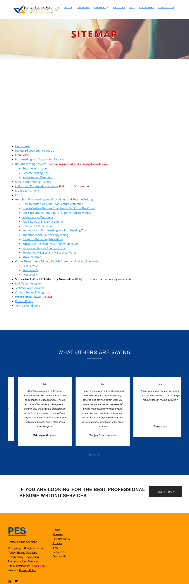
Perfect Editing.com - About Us (34, 150)
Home (68, 7)
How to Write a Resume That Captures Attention (53, 204)
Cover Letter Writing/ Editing (33, 181)
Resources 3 (30, 270)
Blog (55, 547)
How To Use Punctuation (38, 226)
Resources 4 (30, 274)
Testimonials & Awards (29, 288)
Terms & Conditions (27, 305)
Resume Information (36, 168)
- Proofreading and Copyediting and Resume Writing (54, 199)
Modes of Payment (27, 190)
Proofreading (15, 557)
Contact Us (166, 7)
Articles (119, 7)
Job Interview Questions (38, 177)
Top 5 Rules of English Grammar (43, 221)
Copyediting (32, 557)
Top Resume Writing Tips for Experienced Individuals (57, 212)
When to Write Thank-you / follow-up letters (50, 243)
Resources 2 (30, 266)
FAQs (18, 195)
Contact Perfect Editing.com (32, 292)
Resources (59, 552)
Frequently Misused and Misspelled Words (50, 252)
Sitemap (58, 534)
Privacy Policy (24, 301)
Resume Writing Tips (36, 173)
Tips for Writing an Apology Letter (44, 248)
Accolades (146, 7)
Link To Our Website (28, 283)
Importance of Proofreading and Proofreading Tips (55, 230)
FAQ (132, 7)
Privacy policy (61, 538)
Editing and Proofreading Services (36, 186)
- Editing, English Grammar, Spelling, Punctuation (58, 261)
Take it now (165, 491)
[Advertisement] (94, 86)
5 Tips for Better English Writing (43, 239)
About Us (83, 7)
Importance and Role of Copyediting (45, 235)
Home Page (22, 146)
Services (100, 7)
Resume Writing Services (30, 164)
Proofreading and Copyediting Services (39, 159)
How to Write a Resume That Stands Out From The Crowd (59, 208)
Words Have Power (28, 297)
